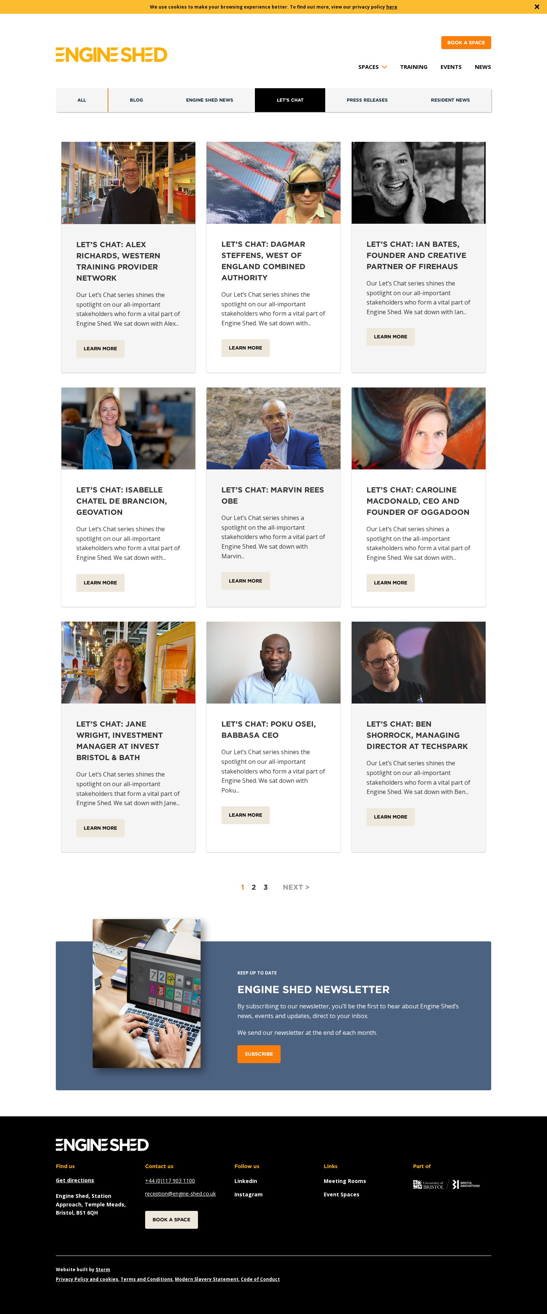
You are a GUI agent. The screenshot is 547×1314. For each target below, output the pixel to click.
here (391, 7)
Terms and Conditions (147, 1279)
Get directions (75, 1180)
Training (414, 66)
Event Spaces (341, 1194)
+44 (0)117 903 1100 (170, 1180)
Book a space (466, 42)
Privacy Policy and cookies (87, 1279)
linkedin (245, 1180)
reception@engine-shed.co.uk (180, 1193)
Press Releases (367, 100)
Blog (136, 100)
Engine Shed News (209, 100)
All (81, 100)
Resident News (450, 100)
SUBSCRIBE (259, 1054)
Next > (296, 887)
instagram (248, 1194)
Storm (103, 1269)
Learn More (100, 348)
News (483, 66)
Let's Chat (290, 100)
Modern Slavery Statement (207, 1279)
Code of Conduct (260, 1279)
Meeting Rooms (345, 1180)
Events (451, 66)
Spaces (368, 66)
